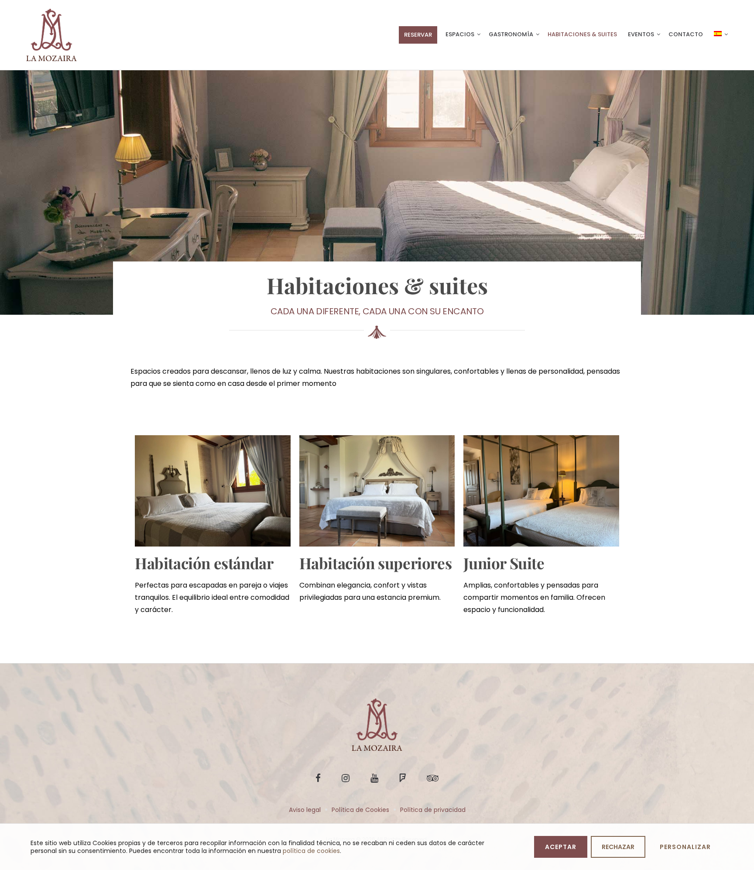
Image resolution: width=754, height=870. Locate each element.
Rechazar (618, 846)
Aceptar (560, 846)
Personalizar (685, 846)
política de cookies (311, 850)
